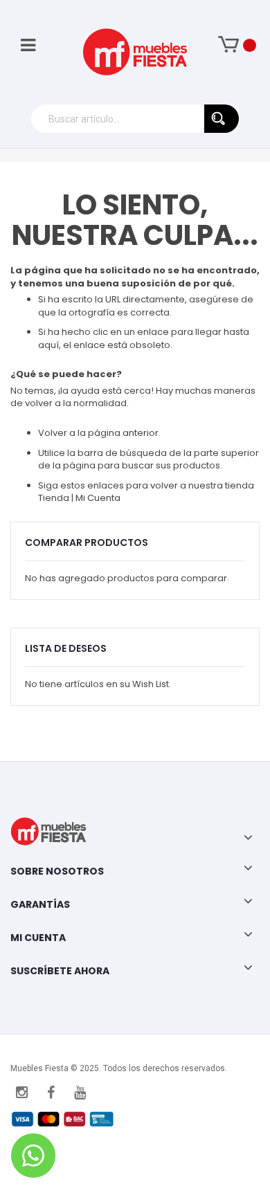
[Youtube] (80, 1093)
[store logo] (135, 51)
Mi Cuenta (97, 497)
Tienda (54, 497)
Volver (52, 432)
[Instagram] (21, 1093)
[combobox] (135, 118)
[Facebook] (50, 1093)
